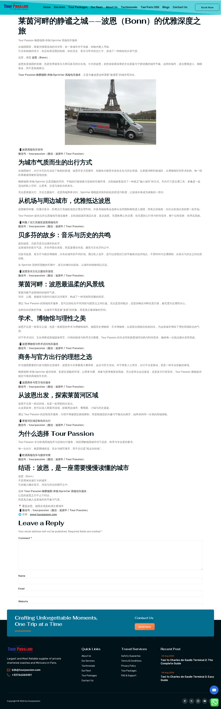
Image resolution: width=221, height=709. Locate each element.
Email (21, 588)
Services (59, 7)
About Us (112, 7)
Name (21, 575)
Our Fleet (97, 7)
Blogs (166, 7)
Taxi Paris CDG (150, 7)
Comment (25, 538)
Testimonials (129, 7)
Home (47, 7)
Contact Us (180, 7)
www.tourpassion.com (43, 514)
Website (23, 601)
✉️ (214, 690)
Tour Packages (78, 7)
